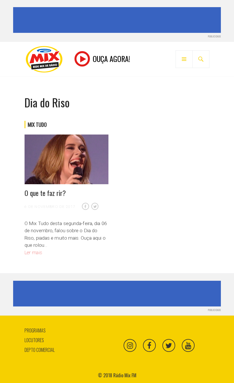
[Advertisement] (118, 20)
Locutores (34, 340)
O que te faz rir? (45, 193)
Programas (35, 330)
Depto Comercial (40, 349)
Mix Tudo (37, 124)
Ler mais (33, 252)
